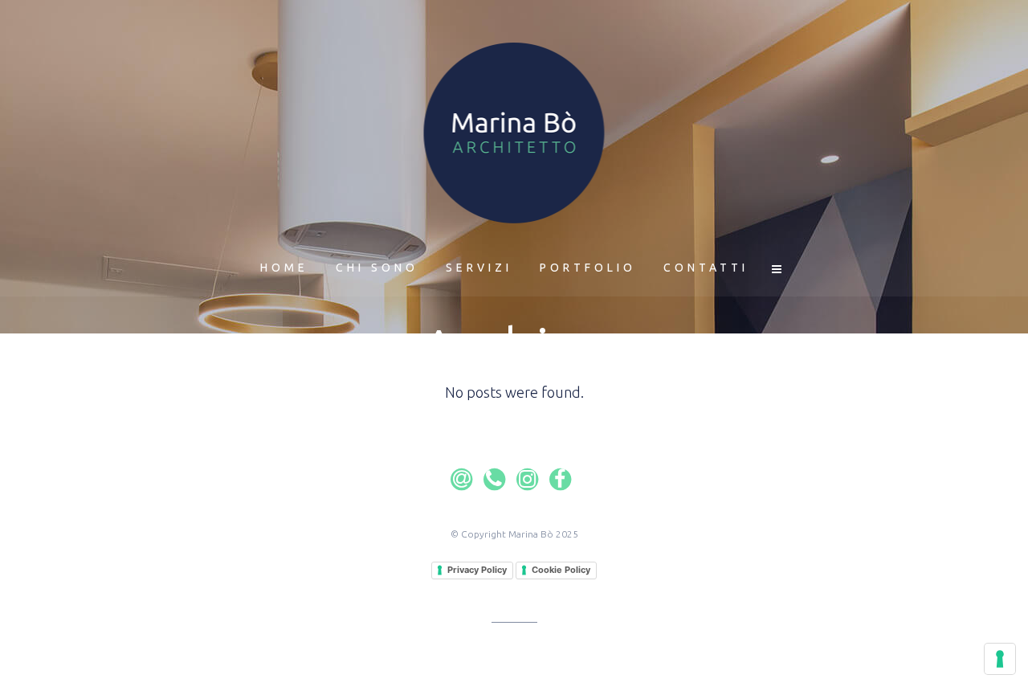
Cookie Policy (561, 569)
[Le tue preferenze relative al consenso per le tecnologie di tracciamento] (1000, 659)
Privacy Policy (477, 569)
